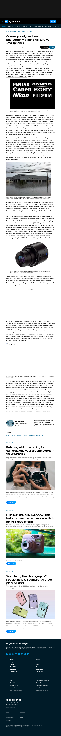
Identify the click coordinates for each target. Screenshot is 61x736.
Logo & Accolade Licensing (16, 690)
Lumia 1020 (48, 334)
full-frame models (32, 325)
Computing (13, 662)
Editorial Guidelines (14, 687)
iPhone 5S (38, 332)
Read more (11, 502)
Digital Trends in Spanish (41, 687)
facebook (15, 425)
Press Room (22, 714)
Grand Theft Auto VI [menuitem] (13, 26)
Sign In (53, 21)
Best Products (39, 669)
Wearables (38, 662)
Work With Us (9, 714)
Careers (7, 712)
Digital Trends (10, 23)
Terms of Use (8, 720)
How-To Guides (39, 671)
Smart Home (13, 669)
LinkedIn (25, 654)
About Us (12, 680)
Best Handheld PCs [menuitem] (46, 26)
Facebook (7, 654)
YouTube (16, 654)
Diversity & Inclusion (10, 717)
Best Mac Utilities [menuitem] (37, 26)
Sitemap (21, 717)
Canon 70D (23, 76)
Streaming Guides (40, 667)
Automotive (13, 674)
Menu (2, 21)
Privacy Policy (22, 712)
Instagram (10, 654)
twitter (18, 425)
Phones (12, 659)
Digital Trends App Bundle (42, 690)
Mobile (7, 435)
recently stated (37, 206)
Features (19, 435)
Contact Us (12, 682)
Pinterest (22, 654)
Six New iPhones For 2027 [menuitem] (25, 26)
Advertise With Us (14, 685)
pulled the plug (35, 394)
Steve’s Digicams (25, 198)
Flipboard (28, 654)
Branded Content (40, 682)
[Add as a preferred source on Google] (44, 47)
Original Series (39, 674)
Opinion (13, 435)
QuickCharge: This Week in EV (36, 435)
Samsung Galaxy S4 (21, 334)
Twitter (13, 654)
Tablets (38, 659)
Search (58, 21)
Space (37, 664)
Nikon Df (17, 76)
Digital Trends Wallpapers (42, 685)
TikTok (19, 654)
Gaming (12, 664)
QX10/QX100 (36, 223)
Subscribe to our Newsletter (42, 680)
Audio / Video (13, 667)
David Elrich (10, 47)
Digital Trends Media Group (14, 726)
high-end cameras (11, 53)
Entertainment (13, 671)
